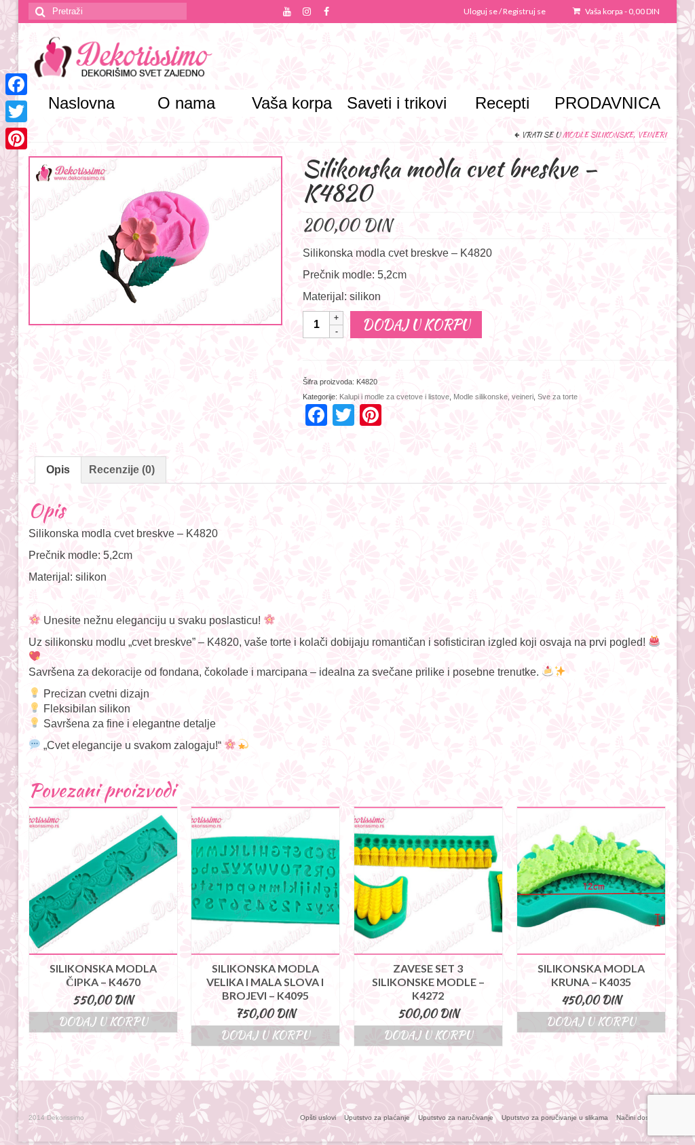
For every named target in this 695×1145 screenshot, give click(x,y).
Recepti (502, 103)
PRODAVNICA (607, 103)
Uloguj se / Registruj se (505, 11)
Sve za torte (558, 397)
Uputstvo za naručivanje (455, 1117)
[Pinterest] (16, 138)
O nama (186, 103)
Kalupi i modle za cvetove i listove (394, 397)
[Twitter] (16, 111)
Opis (58, 469)
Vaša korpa (622, 11)
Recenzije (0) (122, 469)
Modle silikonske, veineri (614, 134)
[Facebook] (16, 84)
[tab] (58, 470)
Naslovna (81, 103)
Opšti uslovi (318, 1117)
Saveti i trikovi (397, 103)
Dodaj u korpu (416, 324)
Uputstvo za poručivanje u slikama (555, 1117)
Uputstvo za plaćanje (377, 1117)
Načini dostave (639, 1117)
